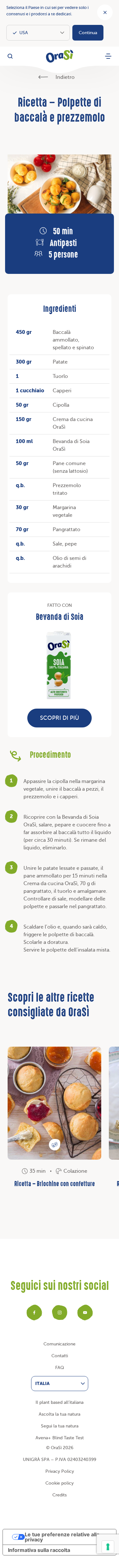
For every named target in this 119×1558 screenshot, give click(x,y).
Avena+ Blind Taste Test (60, 1437)
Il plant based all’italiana (59, 1402)
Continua (88, 32)
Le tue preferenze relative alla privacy (62, 1537)
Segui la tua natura (59, 1426)
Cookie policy (59, 1483)
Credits (59, 1495)
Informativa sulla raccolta (39, 1550)
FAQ (59, 1367)
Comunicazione (59, 1344)
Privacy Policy (59, 1471)
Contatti (59, 1355)
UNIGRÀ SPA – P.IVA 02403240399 (59, 1459)
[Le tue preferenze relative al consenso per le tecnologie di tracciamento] (108, 1547)
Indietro (64, 77)
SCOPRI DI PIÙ (59, 718)
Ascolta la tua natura (59, 1414)
